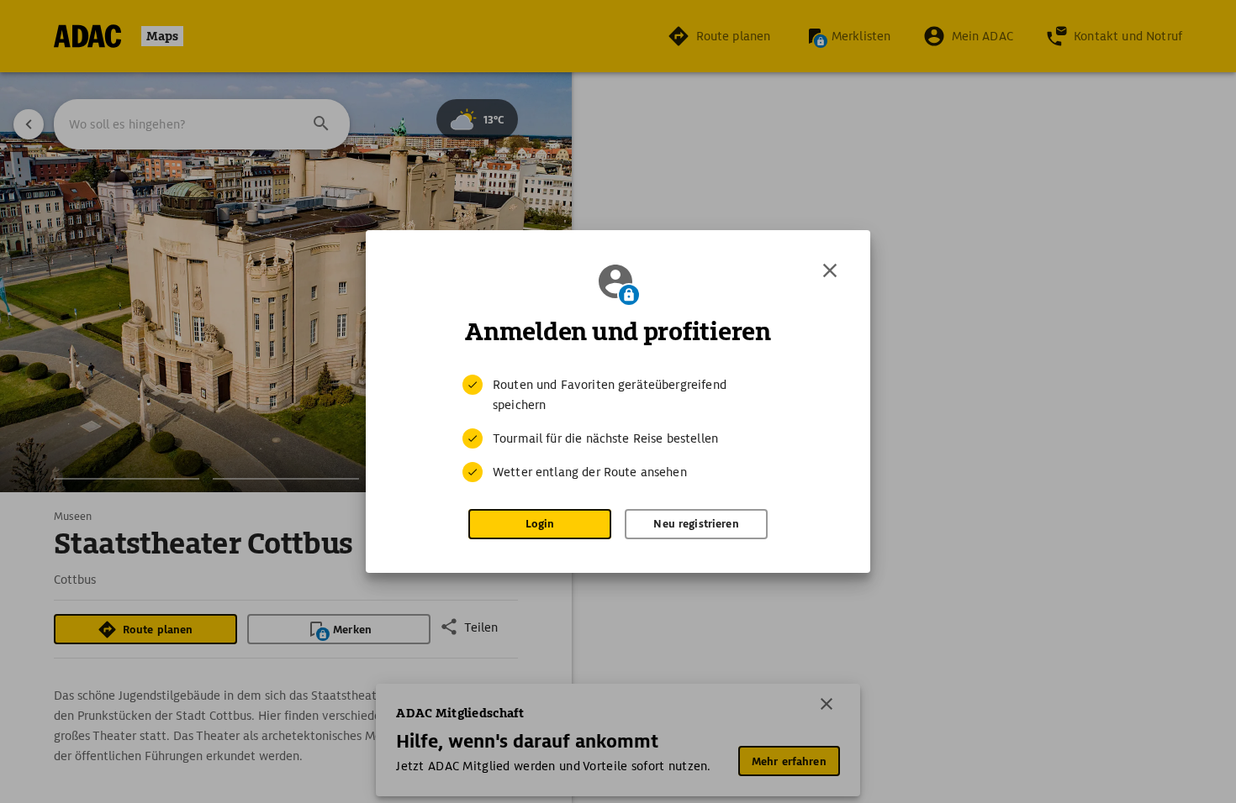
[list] (618, 428)
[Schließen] (830, 270)
